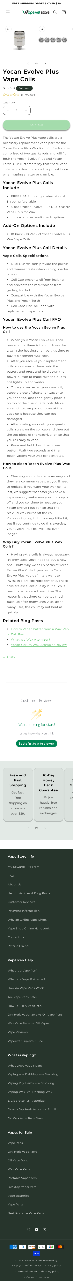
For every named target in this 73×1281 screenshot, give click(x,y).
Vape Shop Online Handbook (29, 928)
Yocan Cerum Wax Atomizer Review (39, 645)
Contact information (38, 1277)
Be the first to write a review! (36, 743)
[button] (8, 12)
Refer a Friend (18, 946)
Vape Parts (16, 1204)
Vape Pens (15, 1143)
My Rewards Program (24, 866)
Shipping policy (50, 1271)
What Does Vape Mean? (25, 1065)
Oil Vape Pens (18, 1160)
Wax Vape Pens (19, 1169)
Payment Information (24, 910)
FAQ (11, 875)
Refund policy (33, 1265)
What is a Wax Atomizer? (30, 639)
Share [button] (11, 656)
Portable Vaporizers (22, 1178)
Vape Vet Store (34, 1260)
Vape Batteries (18, 1195)
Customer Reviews (21, 902)
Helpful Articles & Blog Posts (29, 893)
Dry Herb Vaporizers (22, 1151)
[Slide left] (28, 63)
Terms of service (27, 1271)
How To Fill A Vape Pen (24, 1006)
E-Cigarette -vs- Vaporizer (27, 1100)
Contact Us (16, 937)
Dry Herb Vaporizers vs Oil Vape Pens (35, 1014)
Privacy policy (53, 1265)
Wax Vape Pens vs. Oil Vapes (28, 1023)
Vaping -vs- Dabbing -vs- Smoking (33, 1074)
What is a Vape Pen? (23, 970)
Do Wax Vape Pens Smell (26, 1118)
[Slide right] (45, 63)
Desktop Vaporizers (22, 1187)
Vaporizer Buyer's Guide (25, 1041)
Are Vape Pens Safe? (22, 997)
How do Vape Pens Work (26, 988)
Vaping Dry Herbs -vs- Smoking (31, 1083)
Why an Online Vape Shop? (27, 919)
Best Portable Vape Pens (26, 1213)
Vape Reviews (18, 1032)
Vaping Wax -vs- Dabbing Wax (30, 1092)
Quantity (9, 102)
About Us (14, 884)
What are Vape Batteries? (26, 979)
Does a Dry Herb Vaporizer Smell (32, 1109)
